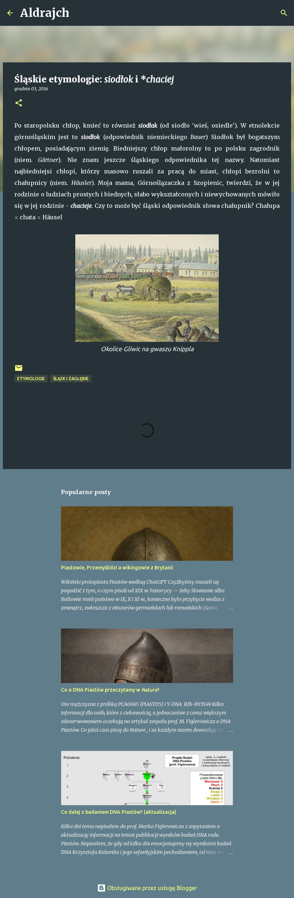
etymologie (31, 378)
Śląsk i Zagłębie (71, 378)
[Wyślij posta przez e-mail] (18, 370)
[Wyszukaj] (79, 13)
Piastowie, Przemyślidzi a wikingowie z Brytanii (117, 567)
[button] (18, 103)
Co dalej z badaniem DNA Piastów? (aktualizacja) (118, 812)
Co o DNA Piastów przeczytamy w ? (110, 690)
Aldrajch (44, 13)
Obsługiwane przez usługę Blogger (151, 888)
